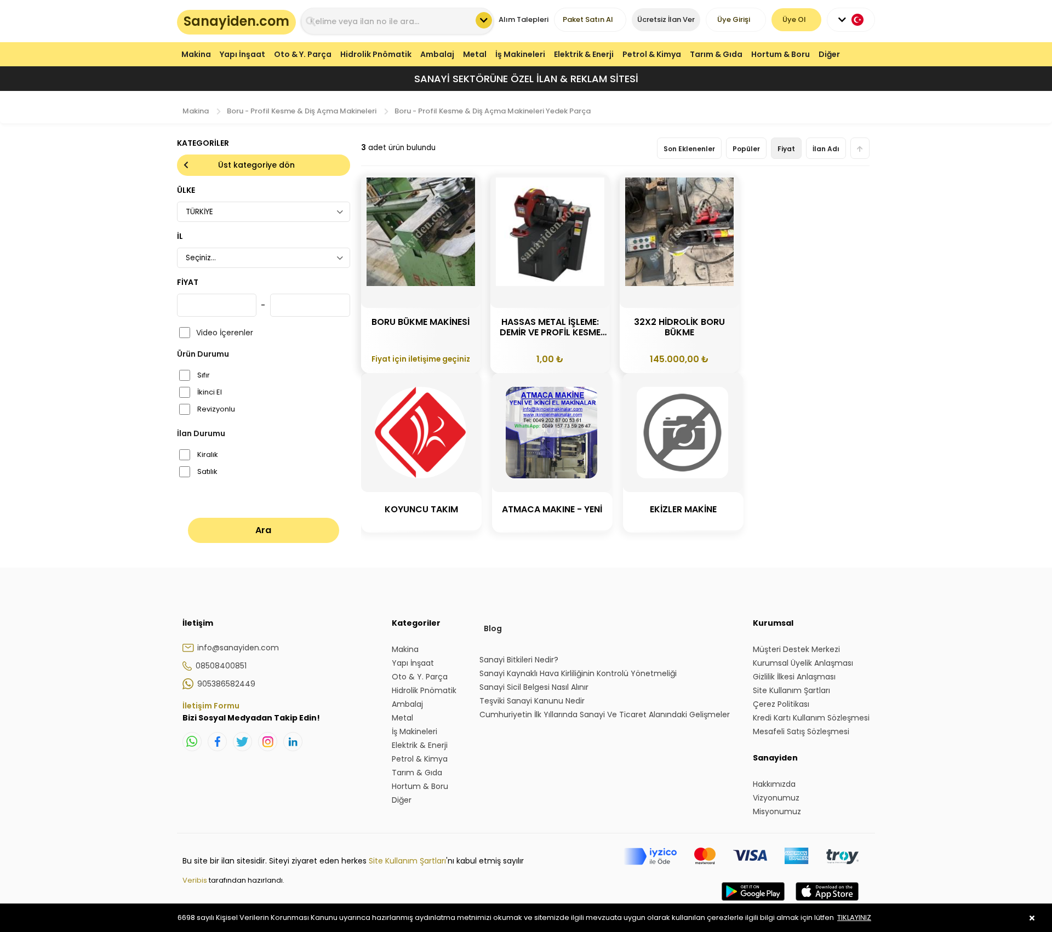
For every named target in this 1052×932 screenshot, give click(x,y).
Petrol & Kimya (651, 54)
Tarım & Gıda (716, 54)
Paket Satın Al (588, 19)
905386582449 (226, 683)
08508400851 (221, 665)
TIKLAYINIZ (854, 917)
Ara (263, 530)
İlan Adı (826, 148)
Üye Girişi (733, 19)
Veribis (195, 880)
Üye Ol (794, 19)
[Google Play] (753, 902)
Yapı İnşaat (242, 54)
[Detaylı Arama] (484, 20)
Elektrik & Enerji (584, 54)
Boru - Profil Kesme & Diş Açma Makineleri (301, 111)
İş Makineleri (520, 54)
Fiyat (786, 148)
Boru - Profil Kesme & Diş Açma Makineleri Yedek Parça (493, 111)
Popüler (746, 148)
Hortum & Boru (780, 54)
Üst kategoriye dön (256, 164)
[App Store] (827, 902)
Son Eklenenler (689, 148)
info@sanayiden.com (238, 647)
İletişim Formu (210, 705)
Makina (196, 54)
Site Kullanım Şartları (407, 860)
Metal (475, 54)
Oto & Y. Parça (302, 54)
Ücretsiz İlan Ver (666, 19)
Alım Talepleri (523, 19)
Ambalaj (437, 54)
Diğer (829, 54)
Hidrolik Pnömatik (375, 54)
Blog (493, 628)
